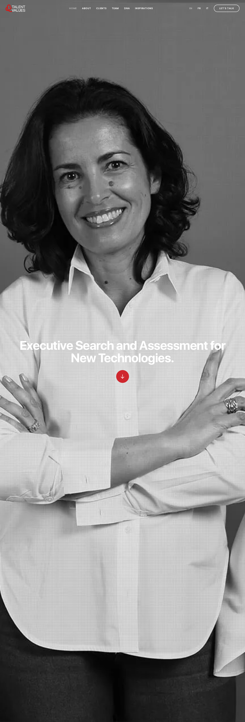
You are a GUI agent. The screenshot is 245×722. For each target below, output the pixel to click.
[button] (122, 376)
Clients (101, 8)
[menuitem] (73, 8)
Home (73, 8)
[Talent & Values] (15, 8)
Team (115, 8)
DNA (127, 8)
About (86, 8)
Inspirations (144, 8)
